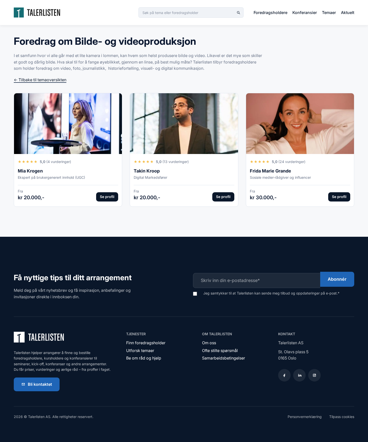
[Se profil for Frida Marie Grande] (300, 123)
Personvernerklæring (305, 416)
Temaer (329, 12)
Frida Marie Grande (270, 171)
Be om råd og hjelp (143, 358)
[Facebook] (284, 375)
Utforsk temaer (140, 350)
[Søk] (238, 13)
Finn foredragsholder (145, 342)
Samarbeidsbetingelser (223, 358)
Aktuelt (347, 12)
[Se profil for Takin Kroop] (184, 123)
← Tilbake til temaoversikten (40, 79)
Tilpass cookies (341, 416)
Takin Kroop (147, 171)
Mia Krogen (30, 171)
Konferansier (304, 12)
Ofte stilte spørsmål (220, 350)
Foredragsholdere (270, 12)
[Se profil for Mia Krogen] (68, 123)
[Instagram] (314, 375)
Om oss (209, 342)
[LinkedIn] (299, 375)
